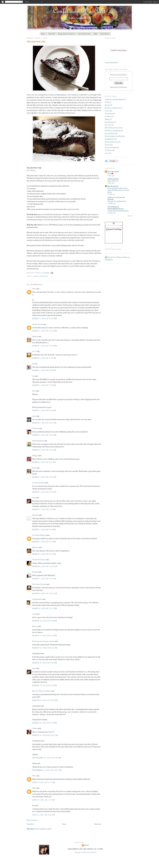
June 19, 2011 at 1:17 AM (43, 782)
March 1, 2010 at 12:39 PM (44, 318)
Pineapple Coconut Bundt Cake (117, 201)
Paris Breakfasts (113, 171)
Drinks (107, 119)
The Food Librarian (38, 559)
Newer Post (30, 824)
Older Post (97, 824)
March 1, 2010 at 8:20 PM (44, 410)
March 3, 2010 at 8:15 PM (44, 542)
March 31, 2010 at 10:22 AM (45, 735)
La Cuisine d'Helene (39, 535)
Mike (34, 776)
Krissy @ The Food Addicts (41, 691)
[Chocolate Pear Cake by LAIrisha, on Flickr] (64, 90)
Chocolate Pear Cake (36, 41)
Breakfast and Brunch (112, 108)
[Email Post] (51, 272)
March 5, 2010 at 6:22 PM (44, 554)
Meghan (35, 336)
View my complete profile (85, 852)
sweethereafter (37, 599)
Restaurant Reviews (111, 142)
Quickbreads (109, 139)
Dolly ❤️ (110, 174)
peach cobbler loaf (113, 181)
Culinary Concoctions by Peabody (116, 198)
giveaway (108, 125)
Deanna (34, 626)
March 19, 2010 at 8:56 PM (44, 663)
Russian (107, 145)
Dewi (34, 288)
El (33, 364)
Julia (34, 391)
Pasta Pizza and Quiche (112, 130)
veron (34, 614)
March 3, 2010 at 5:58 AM (44, 477)
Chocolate (43, 276)
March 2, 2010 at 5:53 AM (44, 435)
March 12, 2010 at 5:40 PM (44, 621)
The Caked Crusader (39, 584)
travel (107, 153)
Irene (34, 497)
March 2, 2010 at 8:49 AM (44, 450)
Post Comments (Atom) (43, 829)
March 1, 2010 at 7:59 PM (44, 385)
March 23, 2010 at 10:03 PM (45, 700)
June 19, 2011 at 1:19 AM (43, 800)
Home (64, 824)
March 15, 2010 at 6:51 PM (44, 635)
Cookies (108, 116)
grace (34, 416)
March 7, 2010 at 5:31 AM (44, 578)
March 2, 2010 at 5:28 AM (44, 423)
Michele (35, 572)
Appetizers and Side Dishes (114, 99)
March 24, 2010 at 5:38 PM (44, 723)
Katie (34, 468)
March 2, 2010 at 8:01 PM (44, 462)
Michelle (35, 515)
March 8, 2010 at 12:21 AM (44, 593)
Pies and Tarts (109, 133)
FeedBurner (123, 87)
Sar (33, 376)
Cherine (35, 728)
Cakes (35, 276)
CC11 (34, 351)
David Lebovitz (113, 186)
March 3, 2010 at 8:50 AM (44, 492)
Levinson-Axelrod (38, 483)
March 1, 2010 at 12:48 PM (44, 346)
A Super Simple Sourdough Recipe (118, 211)
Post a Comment (32, 820)
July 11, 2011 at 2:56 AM (43, 815)
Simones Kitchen (38, 441)
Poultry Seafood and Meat (113, 136)
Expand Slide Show (111, 62)
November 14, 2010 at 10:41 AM (47, 770)
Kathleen (35, 547)
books (107, 102)
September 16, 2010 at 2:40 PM (46, 758)
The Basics (108, 150)
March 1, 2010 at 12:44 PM (44, 331)
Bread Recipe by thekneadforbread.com (115, 207)
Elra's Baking (31, 170)
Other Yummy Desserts (112, 128)
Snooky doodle (37, 324)
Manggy (35, 455)
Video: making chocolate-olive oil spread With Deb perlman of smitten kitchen (118, 190)
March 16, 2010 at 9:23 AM (44, 648)
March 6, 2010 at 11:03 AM (44, 566)
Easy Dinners (109, 122)
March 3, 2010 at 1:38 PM (44, 509)
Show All (130, 216)
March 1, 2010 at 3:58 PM (44, 358)
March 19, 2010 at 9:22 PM (44, 685)
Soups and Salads (111, 147)
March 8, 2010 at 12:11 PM (44, 608)
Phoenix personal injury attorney (43, 641)
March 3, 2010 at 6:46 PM (44, 529)
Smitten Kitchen (113, 179)
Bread (107, 105)
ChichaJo (35, 428)
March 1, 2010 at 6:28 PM (44, 370)
